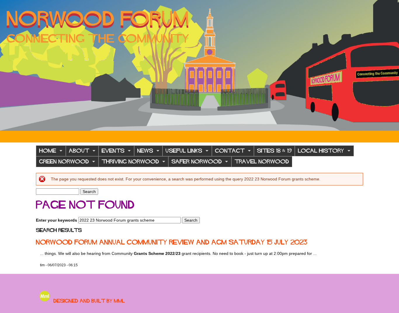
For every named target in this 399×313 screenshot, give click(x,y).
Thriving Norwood (128, 163)
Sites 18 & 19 (274, 151)
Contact (228, 152)
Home (46, 152)
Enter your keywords (57, 220)
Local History (319, 152)
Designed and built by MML (89, 301)
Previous (9, 65)
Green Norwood (62, 163)
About (77, 152)
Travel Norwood (262, 161)
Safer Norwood (195, 163)
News (143, 152)
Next (390, 65)
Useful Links (182, 152)
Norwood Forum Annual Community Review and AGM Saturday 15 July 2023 (171, 241)
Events (111, 152)
